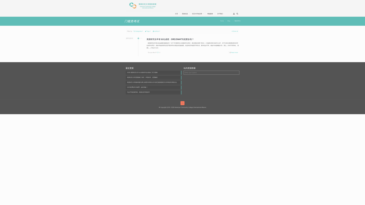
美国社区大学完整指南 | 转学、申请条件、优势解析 (142, 77)
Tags (148, 31)
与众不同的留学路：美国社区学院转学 (138, 92)
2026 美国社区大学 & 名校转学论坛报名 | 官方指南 (142, 72)
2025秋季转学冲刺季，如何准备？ (137, 87)
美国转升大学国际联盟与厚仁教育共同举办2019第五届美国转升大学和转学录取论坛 (152, 82)
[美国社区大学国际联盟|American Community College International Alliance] (143, 5)
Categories (138, 31)
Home (222, 21)
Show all (235, 31)
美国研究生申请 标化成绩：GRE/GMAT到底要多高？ (170, 39)
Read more (234, 52)
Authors (156, 31)
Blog (228, 21)
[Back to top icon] (182, 103)
